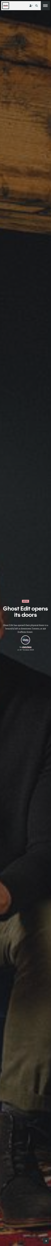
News (25, 601)
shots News (26, 647)
